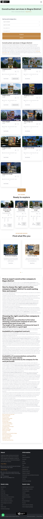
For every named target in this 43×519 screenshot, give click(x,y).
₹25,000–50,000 (29, 51)
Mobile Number (10, 17)
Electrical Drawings (29, 41)
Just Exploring (32, 47)
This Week (10, 47)
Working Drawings (19, 41)
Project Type (9, 28)
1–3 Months (24, 47)
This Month (17, 47)
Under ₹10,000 (11, 51)
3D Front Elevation (19, 39)
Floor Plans (10, 39)
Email (8, 23)
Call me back (30, 58)
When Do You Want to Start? (12, 45)
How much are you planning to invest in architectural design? (19, 49)
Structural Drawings (29, 39)
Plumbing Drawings (12, 42)
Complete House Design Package (24, 42)
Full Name (9, 12)
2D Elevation (10, 41)
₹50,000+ (10, 53)
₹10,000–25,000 (20, 51)
